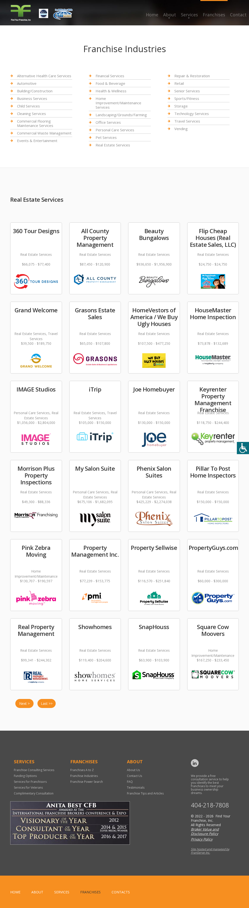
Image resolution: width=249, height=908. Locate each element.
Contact (238, 15)
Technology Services (191, 113)
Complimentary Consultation (33, 793)
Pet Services (106, 137)
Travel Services (187, 121)
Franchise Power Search (86, 782)
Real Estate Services (113, 145)
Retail (179, 83)
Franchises (214, 15)
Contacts (121, 892)
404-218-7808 (210, 805)
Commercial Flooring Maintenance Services (35, 123)
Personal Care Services (115, 129)
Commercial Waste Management (44, 133)
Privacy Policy (202, 839)
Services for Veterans (28, 787)
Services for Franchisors (30, 782)
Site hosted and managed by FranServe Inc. (210, 851)
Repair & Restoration (192, 76)
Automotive (26, 83)
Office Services (108, 122)
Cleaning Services (31, 113)
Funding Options (25, 776)
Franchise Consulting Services (34, 770)
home (15, 892)
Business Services (32, 98)
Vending (181, 128)
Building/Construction (35, 90)
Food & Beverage (110, 83)
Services (189, 15)
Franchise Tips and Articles (145, 793)
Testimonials (135, 787)
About (169, 15)
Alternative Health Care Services (44, 76)
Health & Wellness (111, 90)
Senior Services (187, 90)
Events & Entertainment (37, 140)
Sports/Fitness (186, 98)
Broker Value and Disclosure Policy (205, 831)
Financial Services (110, 76)
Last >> (47, 703)
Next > (24, 703)
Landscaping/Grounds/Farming (121, 114)
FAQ (130, 782)
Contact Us (134, 776)
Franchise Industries (84, 776)
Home (152, 15)
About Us (133, 770)
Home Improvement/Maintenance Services (118, 103)
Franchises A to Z (82, 770)
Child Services (28, 106)
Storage (181, 106)
